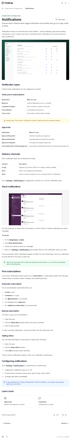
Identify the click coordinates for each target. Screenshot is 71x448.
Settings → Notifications (15, 180)
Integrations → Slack (16, 240)
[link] (18, 401)
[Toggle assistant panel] (66, 3)
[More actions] (69, 3)
